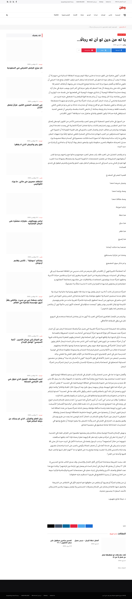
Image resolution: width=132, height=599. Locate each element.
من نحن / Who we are (92, 2)
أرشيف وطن (114, 27)
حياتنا (96, 15)
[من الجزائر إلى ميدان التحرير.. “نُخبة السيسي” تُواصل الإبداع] (24, 322)
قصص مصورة (66, 15)
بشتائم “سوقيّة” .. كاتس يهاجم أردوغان (28, 261)
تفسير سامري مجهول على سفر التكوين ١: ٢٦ (61, 541)
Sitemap (101, 2)
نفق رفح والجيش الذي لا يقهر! (28, 144)
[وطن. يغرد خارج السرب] (122, 8)
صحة (82, 15)
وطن (124, 45)
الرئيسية (117, 15)
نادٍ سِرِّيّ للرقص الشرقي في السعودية (24, 68)
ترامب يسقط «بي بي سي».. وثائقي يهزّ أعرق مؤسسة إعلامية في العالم (24, 301)
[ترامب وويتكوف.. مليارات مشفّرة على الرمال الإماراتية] (24, 203)
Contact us (108, 2)
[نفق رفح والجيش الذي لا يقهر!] (24, 127)
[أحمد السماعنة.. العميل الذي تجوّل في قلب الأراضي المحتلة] (24, 362)
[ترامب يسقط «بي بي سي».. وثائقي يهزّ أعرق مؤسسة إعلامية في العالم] (24, 283)
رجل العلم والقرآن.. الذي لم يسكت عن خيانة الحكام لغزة (25, 419)
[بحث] (7, 15)
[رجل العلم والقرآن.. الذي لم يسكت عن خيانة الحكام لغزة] (24, 401)
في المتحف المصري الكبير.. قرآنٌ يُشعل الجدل (24, 106)
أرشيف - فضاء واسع (107, 27)
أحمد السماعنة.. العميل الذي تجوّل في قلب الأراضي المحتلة (25, 380)
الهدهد (103, 15)
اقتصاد (75, 15)
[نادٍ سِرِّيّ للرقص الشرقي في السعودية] (24, 50)
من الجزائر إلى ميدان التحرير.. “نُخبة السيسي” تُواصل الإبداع (26, 340)
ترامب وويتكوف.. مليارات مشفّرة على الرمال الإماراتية (25, 222)
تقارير (110, 15)
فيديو (89, 15)
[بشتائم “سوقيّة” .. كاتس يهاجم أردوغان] (24, 243)
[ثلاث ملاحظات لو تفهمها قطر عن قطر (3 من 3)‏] (113, 545)
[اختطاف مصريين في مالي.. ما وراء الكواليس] (24, 164)
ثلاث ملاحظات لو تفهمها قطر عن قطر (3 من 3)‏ (114, 556)
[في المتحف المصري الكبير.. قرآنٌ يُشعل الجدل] (24, 87)
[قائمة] (125, 15)
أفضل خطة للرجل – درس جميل (87, 540)
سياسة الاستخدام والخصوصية (67, 2)
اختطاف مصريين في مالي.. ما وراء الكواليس (27, 182)
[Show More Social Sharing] (79, 50)
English (56, 15)
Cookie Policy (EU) (80, 2)
